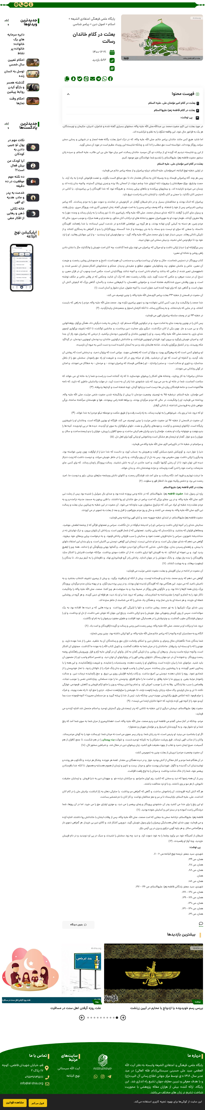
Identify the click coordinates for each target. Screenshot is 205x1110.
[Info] (31, 4)
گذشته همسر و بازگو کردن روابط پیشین (15, 87)
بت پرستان (108, 740)
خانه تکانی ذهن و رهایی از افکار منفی (15, 213)
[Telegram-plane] (109, 1076)
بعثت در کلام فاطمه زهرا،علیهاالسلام (174, 110)
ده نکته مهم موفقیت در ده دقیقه (14, 181)
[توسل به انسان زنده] (32, 74)
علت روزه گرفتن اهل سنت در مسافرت (75, 1008)
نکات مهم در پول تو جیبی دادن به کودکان (16, 147)
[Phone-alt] (21, 4)
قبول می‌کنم (38, 1103)
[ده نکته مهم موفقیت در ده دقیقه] (32, 182)
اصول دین (98, 24)
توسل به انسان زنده (14, 74)
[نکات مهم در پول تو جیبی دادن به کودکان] (32, 147)
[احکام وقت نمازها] (32, 101)
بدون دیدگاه (76, 925)
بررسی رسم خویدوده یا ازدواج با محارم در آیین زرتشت (166, 1008)
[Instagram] (102, 1076)
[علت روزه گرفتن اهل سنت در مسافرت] (51, 973)
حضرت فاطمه (175, 494)
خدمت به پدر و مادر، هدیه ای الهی (15, 198)
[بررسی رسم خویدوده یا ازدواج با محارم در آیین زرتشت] (153, 973)
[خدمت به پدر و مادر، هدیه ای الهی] (32, 198)
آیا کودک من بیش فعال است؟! (15, 166)
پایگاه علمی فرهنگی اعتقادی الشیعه (93, 19)
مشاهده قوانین (15, 1103)
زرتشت (198, 1002)
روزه (97, 1002)
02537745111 (34, 1077)
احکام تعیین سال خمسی (16, 62)
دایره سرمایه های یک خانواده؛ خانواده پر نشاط (15, 44)
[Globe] (16, 4)
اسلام (111, 24)
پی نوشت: (187, 117)
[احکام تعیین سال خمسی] (32, 62)
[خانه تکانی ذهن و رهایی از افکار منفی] (32, 214)
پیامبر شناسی (81, 24)
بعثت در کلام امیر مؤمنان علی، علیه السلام (172, 103)
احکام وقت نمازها (16, 101)
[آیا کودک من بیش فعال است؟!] (32, 166)
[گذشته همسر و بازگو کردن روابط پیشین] (32, 87)
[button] (110, 78)
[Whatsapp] (95, 1076)
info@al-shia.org (31, 1083)
